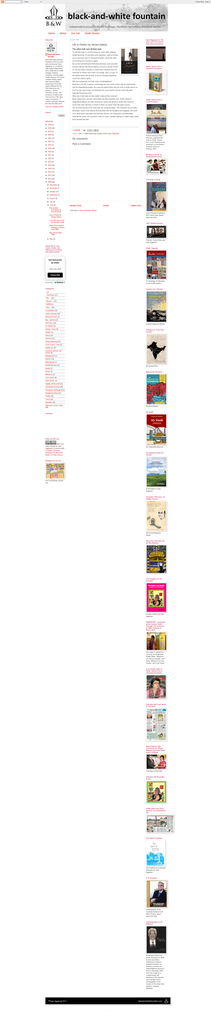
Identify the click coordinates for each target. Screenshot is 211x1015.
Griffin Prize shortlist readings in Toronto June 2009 (57, 227)
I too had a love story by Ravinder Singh (56, 221)
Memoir (48, 359)
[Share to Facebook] (95, 130)
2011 (50, 175)
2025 (50, 128)
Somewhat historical (52, 387)
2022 (50, 138)
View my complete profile (54, 107)
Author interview (51, 314)
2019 (50, 148)
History (47, 335)
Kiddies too (49, 348)
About (63, 33)
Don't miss (49, 323)
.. (45, 292)
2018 (50, 152)
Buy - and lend (50, 320)
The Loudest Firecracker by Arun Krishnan (55, 210)
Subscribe (55, 275)
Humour (48, 338)
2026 (50, 125)
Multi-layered (49, 362)
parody (47, 368)
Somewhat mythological (53, 390)
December (54, 185)
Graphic (48, 332)
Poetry (47, 371)
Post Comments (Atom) (88, 210)
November (54, 188)
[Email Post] (84, 130)
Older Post (136, 205)
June (52, 205)
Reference (49, 374)
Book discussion (51, 317)
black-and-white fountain (54, 56)
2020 (50, 145)
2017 (50, 155)
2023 (50, 135)
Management (50, 356)
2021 (50, 141)
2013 (50, 168)
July (51, 202)
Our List (75, 33)
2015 (50, 162)
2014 (50, 165)
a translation (49, 310)
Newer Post (75, 205)
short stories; (50, 381)
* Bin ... (80, 133)
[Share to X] (93, 130)
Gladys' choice (50, 329)
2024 (50, 131)
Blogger (109, 1010)
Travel (47, 399)
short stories (49, 377)
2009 (50, 182)
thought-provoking (51, 393)
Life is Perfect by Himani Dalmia (55, 216)
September (54, 195)
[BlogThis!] (90, 130)
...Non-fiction (49, 295)
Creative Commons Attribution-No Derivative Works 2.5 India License (54, 453)
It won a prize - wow (52, 345)
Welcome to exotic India (54, 405)
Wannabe (115, 133)
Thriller (47, 396)
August (52, 198)
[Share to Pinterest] (97, 130)
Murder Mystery (51, 365)
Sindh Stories (92, 33)
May (51, 239)
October (53, 192)
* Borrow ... (49, 301)
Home (51, 33)
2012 (50, 172)
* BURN (48, 304)
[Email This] (88, 130)
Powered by (49, 282)
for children (49, 326)
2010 (50, 179)
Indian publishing (90, 133)
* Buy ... (48, 307)
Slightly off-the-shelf (104, 133)
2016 (50, 158)
